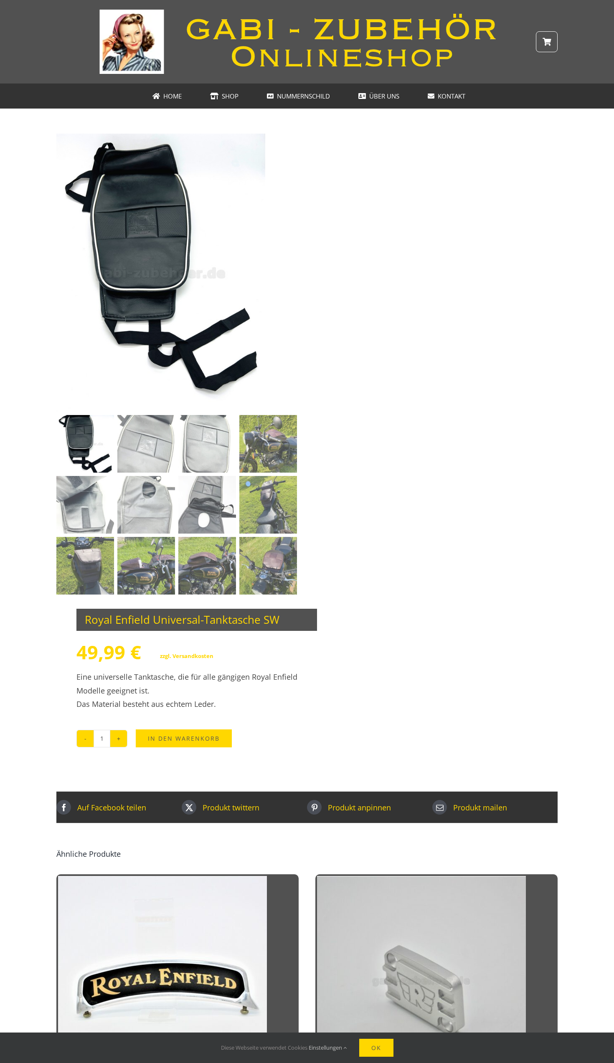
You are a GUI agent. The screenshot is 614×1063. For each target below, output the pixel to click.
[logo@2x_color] (307, 12)
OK (376, 1048)
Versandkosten (193, 656)
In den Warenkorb (184, 738)
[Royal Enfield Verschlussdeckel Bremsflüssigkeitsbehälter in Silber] (421, 883)
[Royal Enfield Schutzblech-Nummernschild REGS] (162, 883)
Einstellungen (326, 1047)
